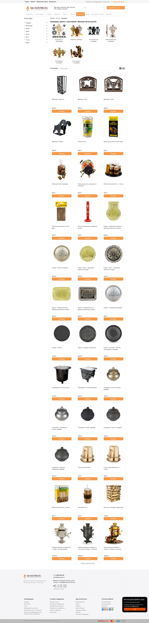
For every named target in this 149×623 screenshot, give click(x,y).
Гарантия (26, 602)
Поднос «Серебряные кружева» (113, 307)
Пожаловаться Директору (57, 604)
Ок (135, 609)
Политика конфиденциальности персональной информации (33, 613)
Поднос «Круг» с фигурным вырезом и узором (86, 268)
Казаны (56, 14)
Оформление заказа (42, 1)
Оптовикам (27, 604)
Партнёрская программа (56, 606)
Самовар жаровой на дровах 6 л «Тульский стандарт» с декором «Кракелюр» (87, 549)
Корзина (33, 1)
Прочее (79, 14)
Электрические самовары (93, 40)
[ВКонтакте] (103, 610)
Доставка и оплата (98, 14)
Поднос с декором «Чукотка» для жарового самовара (112, 348)
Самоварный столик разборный (87, 387)
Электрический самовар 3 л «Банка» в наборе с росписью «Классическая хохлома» (112, 549)
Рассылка (104, 606)
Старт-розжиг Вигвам (84, 467)
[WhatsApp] (112, 610)
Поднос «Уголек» (57, 347)
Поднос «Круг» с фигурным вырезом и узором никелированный (112, 269)
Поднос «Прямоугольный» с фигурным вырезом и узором (60, 308)
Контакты (109, 14)
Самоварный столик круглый (60, 387)
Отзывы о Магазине (55, 610)
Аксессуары (39, 14)
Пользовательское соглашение (32, 610)
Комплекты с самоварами (59, 40)
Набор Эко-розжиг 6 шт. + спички (113, 184)
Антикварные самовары (59, 62)
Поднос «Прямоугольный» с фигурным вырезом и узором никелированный (86, 309)
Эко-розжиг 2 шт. (83, 507)
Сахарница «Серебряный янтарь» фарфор (59, 428)
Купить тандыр (80, 608)
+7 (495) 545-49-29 (117, 2)
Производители (80, 602)
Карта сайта (53, 612)
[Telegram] (107, 610)
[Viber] (110, 610)
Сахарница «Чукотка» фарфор (113, 427)
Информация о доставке (31, 608)
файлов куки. (135, 606)
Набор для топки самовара (60, 184)
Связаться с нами (59, 589)
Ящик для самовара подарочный (113, 507)
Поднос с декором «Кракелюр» (87, 347)
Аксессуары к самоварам (76, 62)
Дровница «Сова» (109, 99)
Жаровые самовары (76, 39)
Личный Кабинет (106, 602)
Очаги (65, 14)
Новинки (78, 612)
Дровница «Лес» (83, 99)
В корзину (61, 111)
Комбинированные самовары (110, 40)
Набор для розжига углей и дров (113, 141)
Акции (88, 14)
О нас (25, 606)
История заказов (106, 604)
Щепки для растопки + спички (61, 507)
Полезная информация (82, 614)
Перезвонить (52, 1)
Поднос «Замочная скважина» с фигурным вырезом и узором (113, 227)
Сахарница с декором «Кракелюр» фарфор (58, 468)
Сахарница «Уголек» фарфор (86, 427)
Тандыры (29, 14)
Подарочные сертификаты (57, 608)
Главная (27, 1)
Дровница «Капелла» (58, 99)
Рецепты (78, 606)
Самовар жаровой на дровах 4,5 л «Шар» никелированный (61, 548)
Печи (72, 14)
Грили (49, 14)
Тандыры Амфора (81, 610)
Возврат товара (54, 602)
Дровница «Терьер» (58, 141)
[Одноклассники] (105, 610)
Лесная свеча (82, 141)
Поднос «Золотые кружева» (60, 268)
